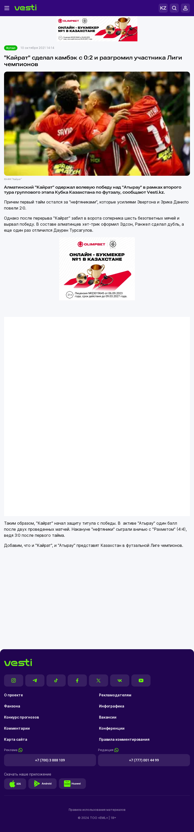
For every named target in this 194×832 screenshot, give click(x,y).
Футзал (10, 47)
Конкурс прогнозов (21, 717)
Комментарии (17, 728)
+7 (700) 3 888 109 (50, 760)
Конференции (111, 728)
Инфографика (111, 706)
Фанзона (12, 706)
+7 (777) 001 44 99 (144, 760)
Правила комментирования (124, 739)
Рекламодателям (115, 695)
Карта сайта (15, 739)
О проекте (13, 695)
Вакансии (107, 717)
